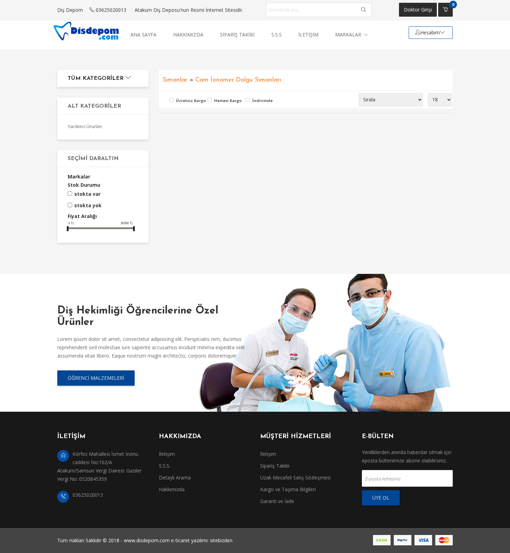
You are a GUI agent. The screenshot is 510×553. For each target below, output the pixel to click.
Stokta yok (88, 205)
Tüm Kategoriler (96, 78)
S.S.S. (164, 465)
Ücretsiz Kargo (190, 100)
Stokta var (87, 194)
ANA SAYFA (143, 34)
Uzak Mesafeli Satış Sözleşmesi (295, 477)
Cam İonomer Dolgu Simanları (238, 80)
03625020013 (110, 10)
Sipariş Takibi (274, 465)
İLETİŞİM (308, 34)
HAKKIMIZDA (188, 34)
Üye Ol (380, 497)
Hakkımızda (172, 489)
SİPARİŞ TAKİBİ (237, 34)
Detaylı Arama (175, 477)
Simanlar (174, 80)
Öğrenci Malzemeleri (96, 378)
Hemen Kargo (227, 100)
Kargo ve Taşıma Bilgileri (288, 489)
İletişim (167, 454)
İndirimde (262, 100)
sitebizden (221, 540)
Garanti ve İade (277, 501)
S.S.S (276, 34)
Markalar (349, 34)
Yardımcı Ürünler (85, 126)
